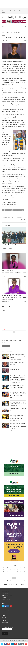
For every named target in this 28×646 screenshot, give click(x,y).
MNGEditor (19, 359)
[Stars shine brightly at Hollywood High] (5, 408)
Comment (4, 313)
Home (3, 613)
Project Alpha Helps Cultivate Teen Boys (11, 245)
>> (24, 565)
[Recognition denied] (5, 369)
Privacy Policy (5, 622)
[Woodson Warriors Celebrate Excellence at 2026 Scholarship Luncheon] (5, 354)
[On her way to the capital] (14, 253)
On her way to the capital (7, 270)
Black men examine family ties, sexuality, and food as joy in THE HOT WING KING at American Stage (17, 395)
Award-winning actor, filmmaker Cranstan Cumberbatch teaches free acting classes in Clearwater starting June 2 (18, 426)
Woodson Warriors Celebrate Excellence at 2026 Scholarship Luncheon (17, 356)
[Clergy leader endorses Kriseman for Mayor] (14, 278)
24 (7, 578)
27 (7, 569)
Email (15, 329)
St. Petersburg (8, 210)
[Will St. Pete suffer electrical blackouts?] (5, 362)
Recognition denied (14, 369)
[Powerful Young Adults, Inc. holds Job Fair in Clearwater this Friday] (5, 402)
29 (24, 578)
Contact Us (4, 615)
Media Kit (4, 620)
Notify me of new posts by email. (10, 343)
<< (3, 565)
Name (3, 329)
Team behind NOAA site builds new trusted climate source (17, 386)
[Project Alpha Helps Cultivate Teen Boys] (14, 228)
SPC (3, 210)
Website (3, 335)
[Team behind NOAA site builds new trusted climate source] (5, 385)
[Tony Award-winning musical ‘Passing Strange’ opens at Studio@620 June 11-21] (5, 415)
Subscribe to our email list (7, 627)
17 (7, 576)
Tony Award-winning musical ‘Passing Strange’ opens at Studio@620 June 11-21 (16, 416)
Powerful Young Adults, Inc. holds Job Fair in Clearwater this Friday (18, 403)
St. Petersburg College (18, 210)
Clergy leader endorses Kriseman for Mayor (12, 295)
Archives (3, 619)
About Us (4, 617)
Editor (18, 365)
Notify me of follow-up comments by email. (12, 340)
